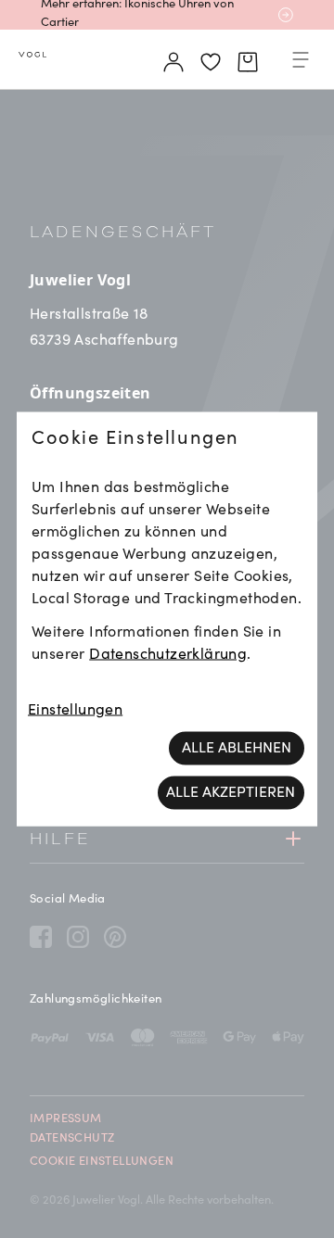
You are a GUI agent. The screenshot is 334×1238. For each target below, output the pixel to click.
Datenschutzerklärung (168, 655)
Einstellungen (75, 710)
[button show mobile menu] (300, 63)
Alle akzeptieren (230, 793)
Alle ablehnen (236, 748)
